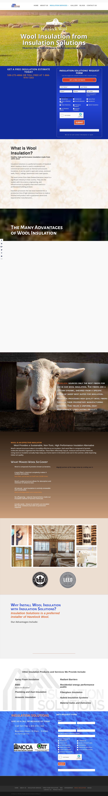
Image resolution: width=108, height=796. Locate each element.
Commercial (78, 99)
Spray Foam (91, 99)
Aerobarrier (91, 101)
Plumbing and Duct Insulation (30, 692)
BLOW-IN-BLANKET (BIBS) (85, 743)
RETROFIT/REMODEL (65, 745)
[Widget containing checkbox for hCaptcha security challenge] (71, 115)
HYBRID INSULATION (65, 749)
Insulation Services (58, 5)
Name (60, 720)
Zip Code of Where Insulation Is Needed (69, 733)
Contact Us (92, 5)
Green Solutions (66, 105)
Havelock (62, 383)
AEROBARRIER (82, 745)
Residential (64, 99)
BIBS (17, 685)
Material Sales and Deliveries (75, 703)
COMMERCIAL (82, 740)
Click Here (88, 346)
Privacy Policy (58, 789)
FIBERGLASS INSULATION (85, 747)
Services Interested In (67, 97)
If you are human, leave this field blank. (71, 128)
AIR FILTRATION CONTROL (86, 749)
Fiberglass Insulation (77, 105)
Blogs (82, 5)
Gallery (74, 5)
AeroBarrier (68, 788)
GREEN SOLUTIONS (65, 747)
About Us (44, 5)
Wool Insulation (80, 788)
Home (36, 5)
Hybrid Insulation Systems (74, 697)
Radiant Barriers (68, 679)
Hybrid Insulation (93, 105)
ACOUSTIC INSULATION (66, 752)
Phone (78, 728)
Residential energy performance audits (77, 686)
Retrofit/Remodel (80, 101)
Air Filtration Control (64, 109)
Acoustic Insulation (76, 109)
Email (60, 728)
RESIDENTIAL (63, 740)
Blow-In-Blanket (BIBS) (65, 101)
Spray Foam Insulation (27, 679)
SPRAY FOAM (63, 743)
